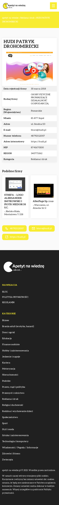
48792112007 (38, 136)
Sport (5, 423)
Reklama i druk (39, 159)
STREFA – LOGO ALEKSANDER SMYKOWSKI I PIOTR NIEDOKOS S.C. (15, 201)
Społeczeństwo (10, 417)
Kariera (6, 363)
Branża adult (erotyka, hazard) (18, 326)
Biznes (5, 320)
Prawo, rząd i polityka (13, 387)
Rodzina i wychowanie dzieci (17, 411)
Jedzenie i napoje (11, 357)
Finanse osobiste (11, 344)
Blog (5, 292)
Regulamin (8, 303)
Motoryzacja (8, 369)
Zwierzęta (7, 459)
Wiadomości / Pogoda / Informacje (20, 447)
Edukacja (7, 338)
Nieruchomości (10, 375)
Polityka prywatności (15, 297)
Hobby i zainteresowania (15, 350)
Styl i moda (8, 429)
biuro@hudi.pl (38, 130)
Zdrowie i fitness (11, 453)
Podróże (6, 381)
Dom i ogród (8, 332)
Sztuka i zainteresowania (15, 435)
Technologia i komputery (15, 441)
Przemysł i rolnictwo (13, 393)
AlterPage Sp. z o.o (43, 201)
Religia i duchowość (12, 405)
